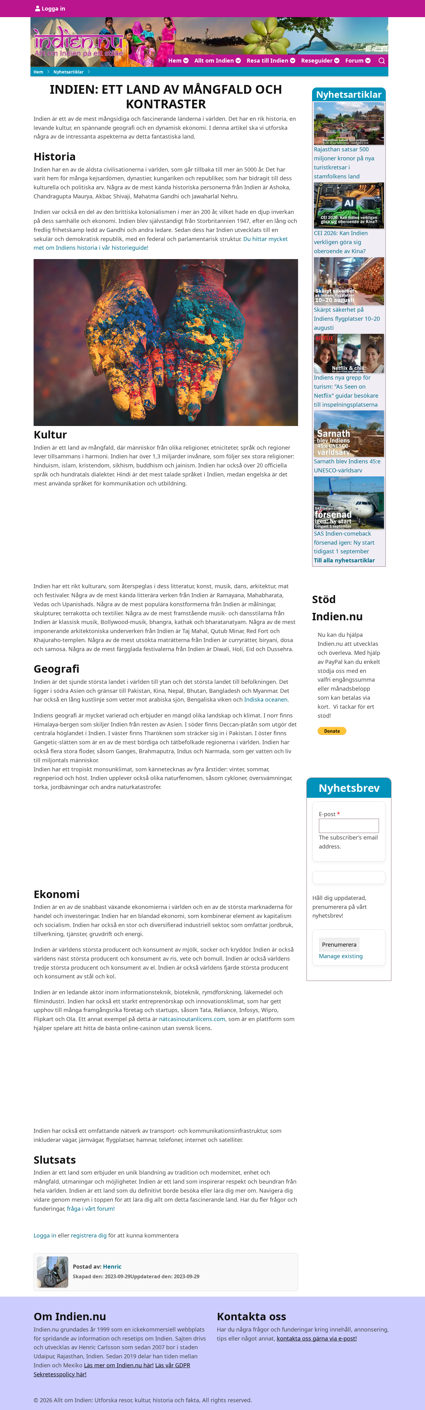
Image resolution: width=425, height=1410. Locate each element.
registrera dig (89, 1235)
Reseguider (317, 60)
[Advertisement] (166, 538)
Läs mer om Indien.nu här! (119, 1365)
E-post (327, 814)
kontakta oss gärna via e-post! (317, 1338)
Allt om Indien (215, 60)
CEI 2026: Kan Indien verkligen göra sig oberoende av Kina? (341, 242)
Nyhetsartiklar (69, 72)
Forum (355, 60)
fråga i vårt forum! (91, 1208)
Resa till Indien (268, 60)
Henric (112, 1266)
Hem (175, 60)
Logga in (53, 8)
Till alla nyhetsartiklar (344, 560)
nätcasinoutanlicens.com (192, 1019)
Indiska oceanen (265, 699)
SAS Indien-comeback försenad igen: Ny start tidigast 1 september (344, 542)
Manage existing (341, 956)
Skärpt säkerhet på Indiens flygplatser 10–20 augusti (347, 318)
